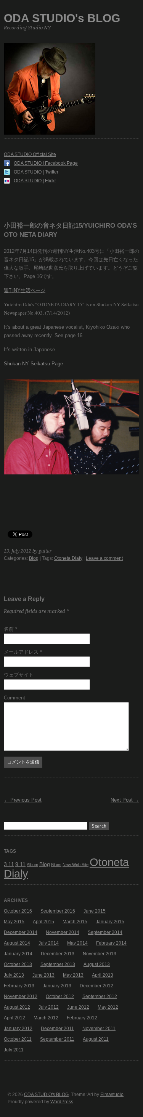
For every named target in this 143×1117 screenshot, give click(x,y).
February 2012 (82, 1018)
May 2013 (73, 975)
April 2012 (14, 1018)
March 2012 (46, 1018)
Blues (56, 864)
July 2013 (14, 975)
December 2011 (57, 1028)
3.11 (9, 864)
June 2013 (43, 975)
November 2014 (62, 932)
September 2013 (57, 964)
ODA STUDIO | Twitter (36, 172)
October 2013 (18, 964)
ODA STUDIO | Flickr (35, 180)
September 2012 (99, 996)
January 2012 (18, 1028)
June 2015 (95, 911)
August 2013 (97, 964)
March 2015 (75, 921)
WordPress (61, 1101)
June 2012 (78, 1007)
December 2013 (57, 953)
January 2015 (110, 921)
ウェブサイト (19, 675)
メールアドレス (23, 652)
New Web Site (75, 864)
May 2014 (77, 943)
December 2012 (96, 985)
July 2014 (49, 943)
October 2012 (60, 996)
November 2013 (99, 953)
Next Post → (125, 800)
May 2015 (14, 921)
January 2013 (57, 985)
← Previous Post (23, 800)
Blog (34, 558)
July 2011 (14, 1050)
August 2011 (96, 1039)
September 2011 (57, 1039)
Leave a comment (104, 558)
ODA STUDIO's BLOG (62, 18)
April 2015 (43, 921)
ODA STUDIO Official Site (30, 154)
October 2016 (18, 911)
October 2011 (18, 1039)
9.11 (20, 864)
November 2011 (99, 1028)
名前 (10, 629)
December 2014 (20, 932)
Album (32, 864)
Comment (14, 698)
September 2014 (105, 932)
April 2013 (102, 975)
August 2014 (17, 943)
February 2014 (111, 943)
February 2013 (19, 985)
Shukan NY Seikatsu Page (33, 363)
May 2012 (108, 1007)
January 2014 (18, 953)
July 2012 (49, 1007)
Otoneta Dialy (68, 558)
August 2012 (17, 1007)
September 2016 (57, 911)
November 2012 (20, 996)
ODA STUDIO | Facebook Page (46, 163)
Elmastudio (112, 1094)
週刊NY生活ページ (24, 290)
